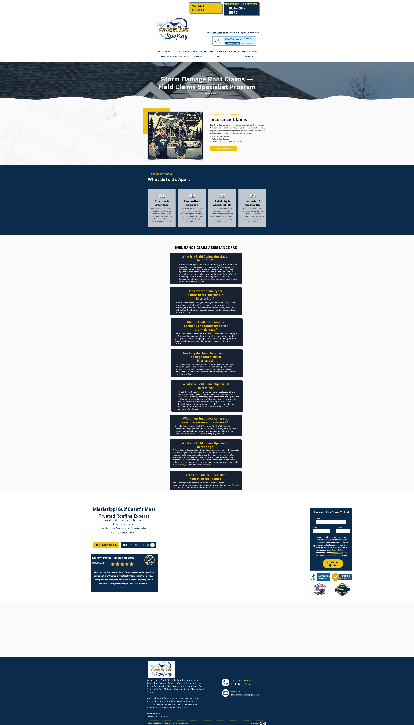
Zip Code (339, 527)
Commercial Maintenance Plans (162, 707)
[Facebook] (261, 723)
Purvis (182, 686)
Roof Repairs (186, 698)
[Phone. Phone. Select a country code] (316, 531)
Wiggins (180, 683)
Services (155, 698)
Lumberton (173, 686)
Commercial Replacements (184, 704)
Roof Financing (220, 32)
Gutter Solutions (167, 701)
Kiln (165, 686)
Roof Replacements (169, 698)
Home (200, 93)
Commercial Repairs (161, 704)
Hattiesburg (192, 686)
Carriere (172, 683)
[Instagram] (264, 723)
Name (318, 518)
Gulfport (158, 686)
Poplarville (152, 683)
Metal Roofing (183, 701)
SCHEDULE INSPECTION (240, 4)
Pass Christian (166, 689)
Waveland (178, 689)
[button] (193, 51)
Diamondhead (197, 689)
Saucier (150, 692)
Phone (315, 527)
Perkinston (191, 683)
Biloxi (187, 689)
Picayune (162, 683)
